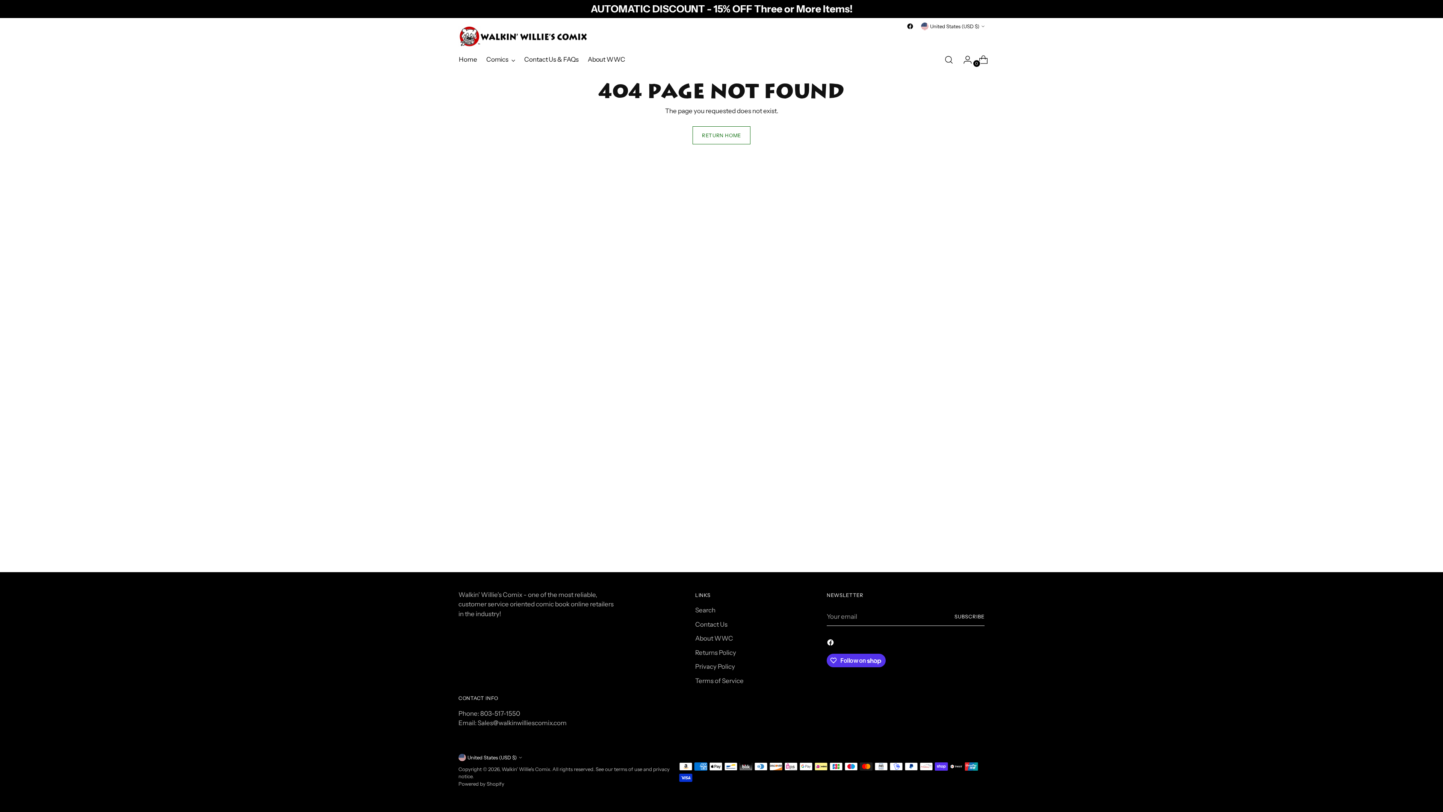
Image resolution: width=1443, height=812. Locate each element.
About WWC (714, 638)
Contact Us (711, 624)
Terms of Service (719, 681)
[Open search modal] (948, 59)
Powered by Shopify (481, 784)
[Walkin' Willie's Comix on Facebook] (910, 26)
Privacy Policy (715, 666)
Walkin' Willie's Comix (526, 769)
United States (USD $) (954, 26)
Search (705, 610)
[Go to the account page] (964, 59)
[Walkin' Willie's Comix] (524, 36)
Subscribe (969, 617)
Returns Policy (715, 652)
